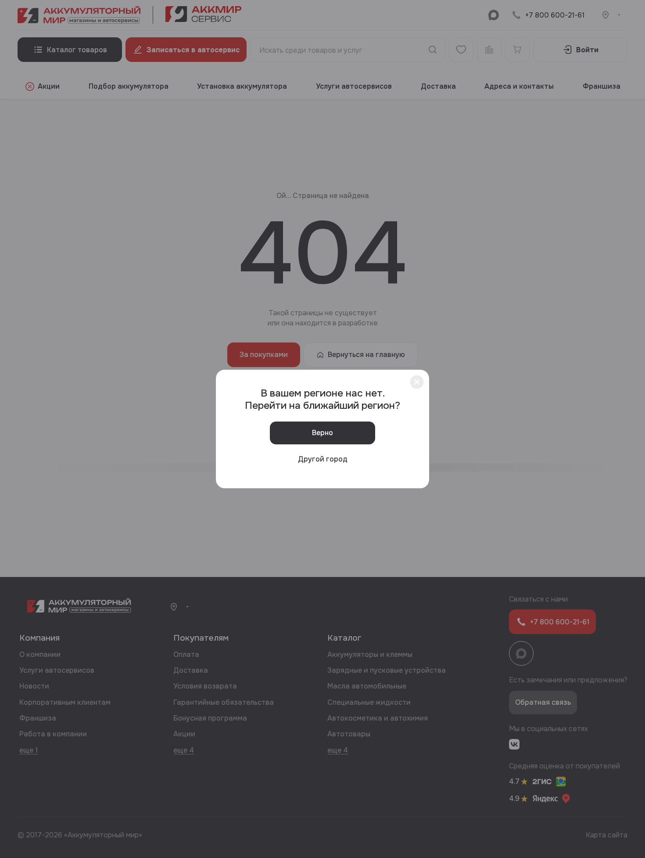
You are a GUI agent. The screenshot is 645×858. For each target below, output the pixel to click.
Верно (322, 432)
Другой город (323, 459)
